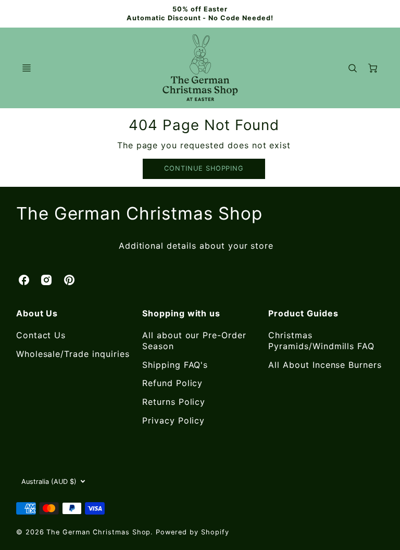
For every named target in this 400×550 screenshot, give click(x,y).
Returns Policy (173, 401)
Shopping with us (181, 313)
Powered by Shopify (192, 532)
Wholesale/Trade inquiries (73, 354)
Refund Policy (172, 383)
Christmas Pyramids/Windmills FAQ (321, 340)
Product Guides (303, 313)
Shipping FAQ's (175, 365)
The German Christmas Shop (139, 213)
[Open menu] (26, 68)
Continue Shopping (204, 168)
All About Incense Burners (325, 365)
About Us (37, 313)
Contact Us (41, 335)
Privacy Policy (173, 420)
